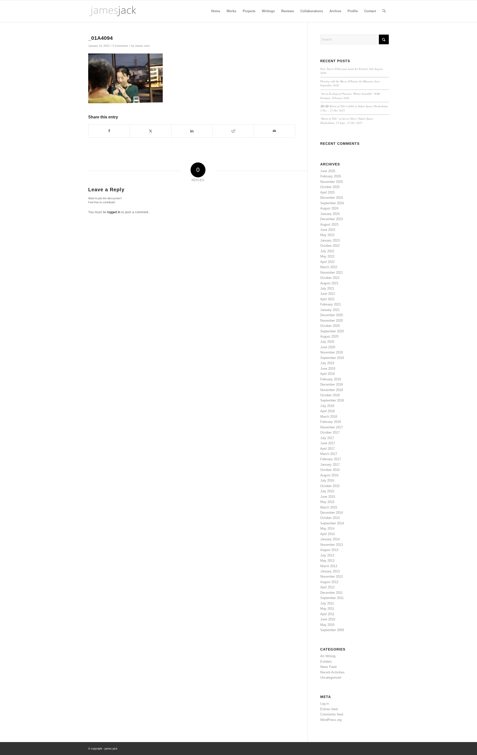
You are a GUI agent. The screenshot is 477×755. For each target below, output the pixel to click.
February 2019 (330, 379)
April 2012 (327, 587)
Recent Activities (332, 672)
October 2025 (330, 187)
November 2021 (331, 272)
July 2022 (327, 251)
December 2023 (331, 219)
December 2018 (331, 384)
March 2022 (328, 267)
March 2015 (328, 507)
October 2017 (330, 432)
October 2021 (330, 278)
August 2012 (329, 582)
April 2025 (327, 192)
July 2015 (327, 491)
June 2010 (327, 619)
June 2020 (327, 347)
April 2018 (327, 411)
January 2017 (330, 464)
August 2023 (329, 224)
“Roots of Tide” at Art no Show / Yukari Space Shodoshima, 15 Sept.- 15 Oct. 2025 (346, 121)
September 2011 (332, 598)
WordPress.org (331, 720)
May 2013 (327, 560)
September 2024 (332, 203)
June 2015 (327, 497)
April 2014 (327, 534)
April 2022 (327, 262)
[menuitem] (215, 11)
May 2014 (327, 528)
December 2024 (331, 198)
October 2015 (330, 486)
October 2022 (330, 246)
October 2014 (330, 518)
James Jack (142, 45)
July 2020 (327, 342)
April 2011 (327, 614)
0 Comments (120, 45)
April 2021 (327, 299)
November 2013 (331, 545)
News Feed (328, 667)
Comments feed (331, 714)
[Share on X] (150, 131)
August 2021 (329, 283)
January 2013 (330, 571)
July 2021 (327, 288)
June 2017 (327, 443)
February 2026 (330, 176)
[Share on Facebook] (109, 131)
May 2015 (327, 502)
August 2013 (329, 550)
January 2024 (330, 214)
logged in (113, 212)
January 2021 (330, 310)
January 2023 (330, 240)
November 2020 (331, 320)
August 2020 (329, 336)
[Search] (384, 11)
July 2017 (327, 438)
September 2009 (332, 630)
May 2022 (327, 256)
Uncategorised (330, 677)
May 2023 (327, 235)
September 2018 (332, 400)
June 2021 (327, 294)
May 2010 (327, 625)
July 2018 (327, 406)
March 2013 (328, 566)
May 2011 (327, 608)
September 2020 (332, 331)
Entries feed (329, 709)
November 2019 (331, 352)
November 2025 (331, 182)
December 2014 (331, 512)
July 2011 (327, 603)
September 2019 (332, 358)
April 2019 (327, 374)
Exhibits (326, 661)
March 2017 (328, 454)
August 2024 (329, 208)
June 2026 (327, 171)
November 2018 (331, 390)
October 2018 (330, 395)
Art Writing (327, 656)
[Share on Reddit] (233, 131)
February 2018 (330, 422)
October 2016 (330, 470)
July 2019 (327, 363)
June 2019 (327, 368)
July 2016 (327, 480)
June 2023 (327, 230)
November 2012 (331, 576)
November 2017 (331, 427)
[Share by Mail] (274, 131)
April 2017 (327, 449)
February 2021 (330, 304)
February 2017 (330, 459)
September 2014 (332, 523)
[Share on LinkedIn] (191, 131)
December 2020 (331, 315)
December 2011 (331, 593)
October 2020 (330, 326)
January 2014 (330, 539)
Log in (324, 703)
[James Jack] (112, 11)
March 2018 (328, 416)
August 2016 (329, 475)
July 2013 (327, 555)
